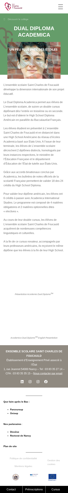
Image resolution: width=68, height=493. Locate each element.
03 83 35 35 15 (21, 373)
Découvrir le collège (18, 19)
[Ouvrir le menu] (61, 7)
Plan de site (10, 446)
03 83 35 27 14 (53, 369)
